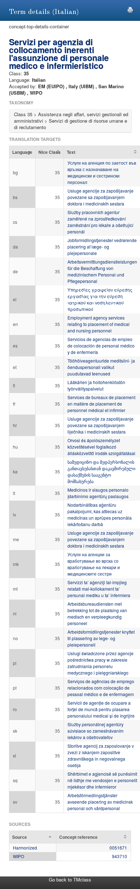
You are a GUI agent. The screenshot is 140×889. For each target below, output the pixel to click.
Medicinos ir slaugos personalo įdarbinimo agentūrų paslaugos (98, 493)
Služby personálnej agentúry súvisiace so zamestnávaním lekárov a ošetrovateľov (95, 730)
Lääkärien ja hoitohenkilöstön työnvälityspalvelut (96, 385)
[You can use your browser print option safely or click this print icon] (130, 8)
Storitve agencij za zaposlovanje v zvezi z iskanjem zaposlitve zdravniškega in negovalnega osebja (100, 755)
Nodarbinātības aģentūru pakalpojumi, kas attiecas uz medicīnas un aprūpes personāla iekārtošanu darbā (99, 514)
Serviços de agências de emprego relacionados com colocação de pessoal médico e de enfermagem (100, 687)
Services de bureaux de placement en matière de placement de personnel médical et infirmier (101, 403)
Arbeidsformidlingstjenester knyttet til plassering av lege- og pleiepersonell (101, 638)
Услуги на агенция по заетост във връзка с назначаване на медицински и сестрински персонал (101, 172)
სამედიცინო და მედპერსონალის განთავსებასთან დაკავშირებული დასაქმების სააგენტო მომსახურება (101, 471)
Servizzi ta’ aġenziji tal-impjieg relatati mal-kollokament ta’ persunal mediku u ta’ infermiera (98, 588)
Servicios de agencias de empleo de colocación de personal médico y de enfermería (101, 345)
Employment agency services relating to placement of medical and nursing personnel (98, 324)
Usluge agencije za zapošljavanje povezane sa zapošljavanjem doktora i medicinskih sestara (100, 197)
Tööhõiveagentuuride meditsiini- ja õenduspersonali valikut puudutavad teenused (101, 367)
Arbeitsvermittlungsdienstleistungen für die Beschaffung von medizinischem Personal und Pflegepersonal (102, 271)
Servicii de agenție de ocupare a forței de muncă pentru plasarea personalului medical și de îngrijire (101, 709)
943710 (119, 856)
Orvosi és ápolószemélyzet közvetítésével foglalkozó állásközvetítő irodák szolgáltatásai (101, 446)
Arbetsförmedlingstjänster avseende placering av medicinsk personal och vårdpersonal (100, 801)
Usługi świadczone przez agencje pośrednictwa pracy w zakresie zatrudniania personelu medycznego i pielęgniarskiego (100, 663)
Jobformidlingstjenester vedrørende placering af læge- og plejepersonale (102, 246)
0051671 (118, 848)
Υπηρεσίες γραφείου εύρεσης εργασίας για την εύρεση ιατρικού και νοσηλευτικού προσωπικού (99, 299)
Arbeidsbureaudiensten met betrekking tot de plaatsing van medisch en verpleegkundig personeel (97, 613)
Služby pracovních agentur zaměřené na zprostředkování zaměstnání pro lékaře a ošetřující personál (100, 222)
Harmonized (25, 848)
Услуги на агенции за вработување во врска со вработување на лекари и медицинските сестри (93, 564)
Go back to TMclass (70, 879)
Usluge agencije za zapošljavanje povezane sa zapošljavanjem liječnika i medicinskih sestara (100, 425)
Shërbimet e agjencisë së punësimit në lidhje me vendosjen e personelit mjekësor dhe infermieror (102, 780)
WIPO (18, 856)
